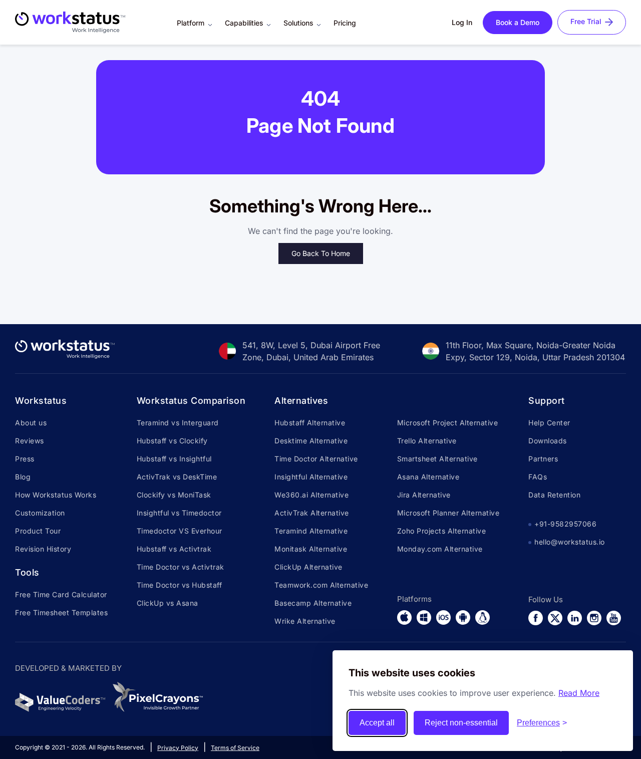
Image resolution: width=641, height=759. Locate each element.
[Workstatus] (65, 356)
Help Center (549, 422)
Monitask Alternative (310, 549)
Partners (543, 458)
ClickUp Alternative (308, 567)
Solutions (298, 23)
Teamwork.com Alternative (321, 585)
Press (25, 458)
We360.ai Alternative (311, 494)
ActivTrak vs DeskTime (177, 476)
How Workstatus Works (55, 494)
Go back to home (320, 253)
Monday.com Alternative (440, 549)
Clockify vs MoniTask (174, 494)
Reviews (29, 440)
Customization (40, 513)
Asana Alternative (428, 476)
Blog (23, 476)
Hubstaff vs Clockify (172, 440)
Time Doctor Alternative (316, 458)
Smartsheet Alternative (437, 458)
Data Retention (554, 494)
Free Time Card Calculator (61, 594)
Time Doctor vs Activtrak (180, 567)
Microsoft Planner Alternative (448, 513)
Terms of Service (235, 747)
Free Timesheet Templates (61, 612)
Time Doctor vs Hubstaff (179, 585)
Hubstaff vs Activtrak (174, 549)
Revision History (43, 549)
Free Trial (585, 21)
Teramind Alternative (311, 531)
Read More (578, 693)
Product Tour (38, 531)
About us (31, 422)
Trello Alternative (427, 440)
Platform (190, 23)
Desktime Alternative (311, 440)
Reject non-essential (461, 722)
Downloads (547, 440)
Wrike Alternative (305, 621)
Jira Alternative (424, 494)
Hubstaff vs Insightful (174, 458)
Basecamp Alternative (313, 603)
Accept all (377, 722)
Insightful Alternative (311, 476)
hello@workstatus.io (569, 542)
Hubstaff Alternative (309, 422)
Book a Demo (517, 22)
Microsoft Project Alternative (447, 422)
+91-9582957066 (565, 524)
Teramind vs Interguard (178, 422)
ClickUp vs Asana (167, 603)
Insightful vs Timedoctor (179, 513)
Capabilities (244, 23)
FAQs (537, 476)
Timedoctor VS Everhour (179, 531)
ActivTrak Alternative (311, 513)
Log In (462, 22)
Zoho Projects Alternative (441, 531)
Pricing (345, 23)
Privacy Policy (177, 747)
